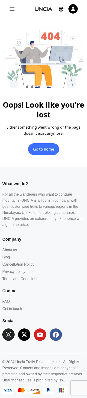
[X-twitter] (24, 334)
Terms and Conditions (20, 279)
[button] (61, 9)
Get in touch (12, 309)
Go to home (43, 149)
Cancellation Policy (18, 264)
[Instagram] (8, 334)
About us (9, 250)
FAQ (6, 301)
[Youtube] (40, 334)
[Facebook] (56, 334)
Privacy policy (13, 272)
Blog (6, 257)
